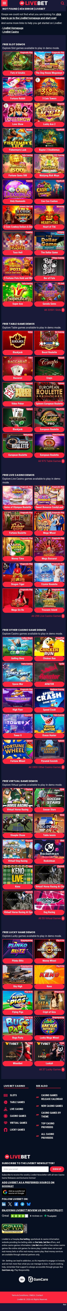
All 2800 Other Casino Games (46, 767)
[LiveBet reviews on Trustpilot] (31, 1216)
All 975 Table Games (51, 461)
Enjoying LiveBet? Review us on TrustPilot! (32, 1210)
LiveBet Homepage (12, 28)
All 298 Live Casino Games (47, 616)
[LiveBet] (33, 3)
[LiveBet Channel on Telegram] (22, 1204)
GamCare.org (7, 1270)
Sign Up (57, 1169)
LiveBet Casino (10, 31)
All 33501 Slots (54, 310)
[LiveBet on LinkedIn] (4, 1204)
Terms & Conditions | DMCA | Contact (33, 1295)
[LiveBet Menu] (4, 3)
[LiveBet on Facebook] (16, 1204)
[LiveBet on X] (10, 1204)
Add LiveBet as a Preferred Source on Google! (28, 1184)
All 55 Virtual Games (51, 918)
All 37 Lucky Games (51, 1069)
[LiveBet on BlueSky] (29, 1204)
